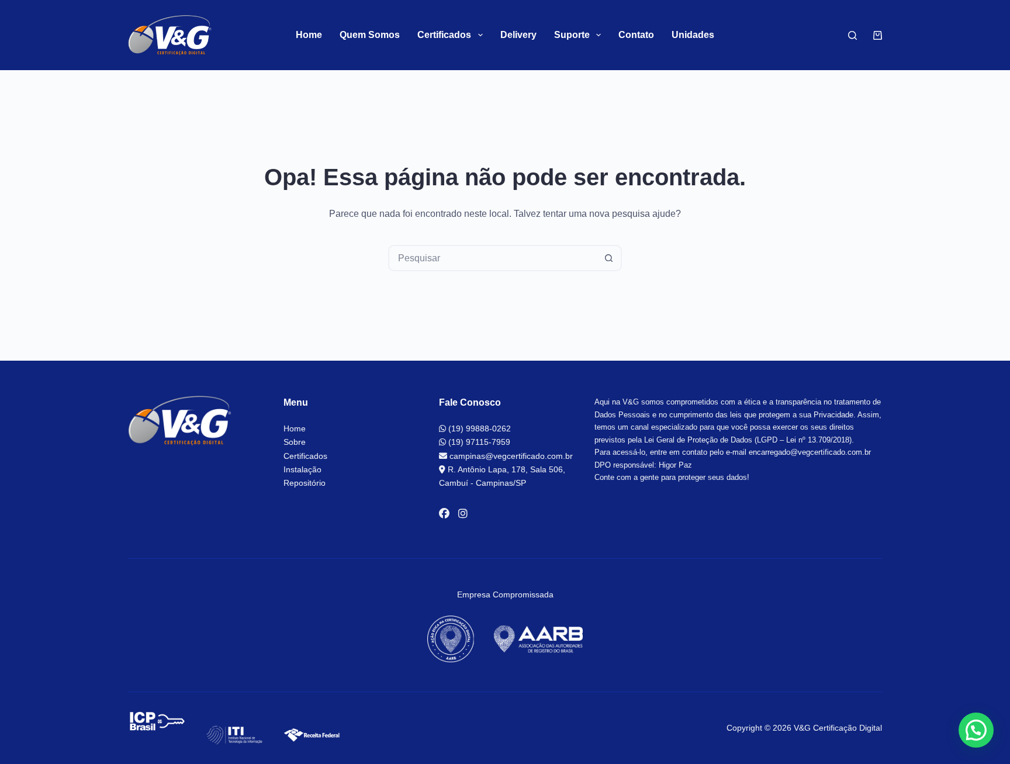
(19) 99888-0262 (478, 428)
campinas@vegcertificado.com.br (510, 456)
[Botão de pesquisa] (609, 258)
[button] (976, 730)
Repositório (304, 483)
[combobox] (493, 258)
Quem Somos (370, 35)
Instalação (302, 469)
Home (309, 35)
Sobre (294, 442)
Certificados (305, 456)
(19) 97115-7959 (478, 442)
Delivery (518, 35)
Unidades (693, 35)
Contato (636, 35)
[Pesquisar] (852, 35)
